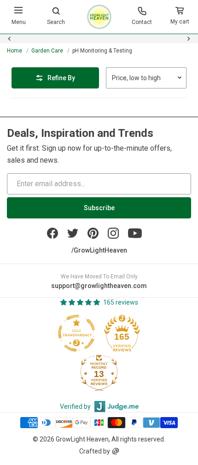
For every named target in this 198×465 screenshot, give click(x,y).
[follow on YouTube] (135, 233)
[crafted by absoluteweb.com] (115, 451)
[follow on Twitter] (72, 233)
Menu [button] (19, 22)
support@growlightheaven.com (99, 285)
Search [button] (56, 22)
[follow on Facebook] (52, 233)
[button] (179, 17)
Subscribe (99, 208)
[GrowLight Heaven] (99, 17)
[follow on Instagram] (113, 233)
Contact (142, 22)
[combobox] (99, 44)
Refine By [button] (61, 78)
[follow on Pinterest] (93, 233)
